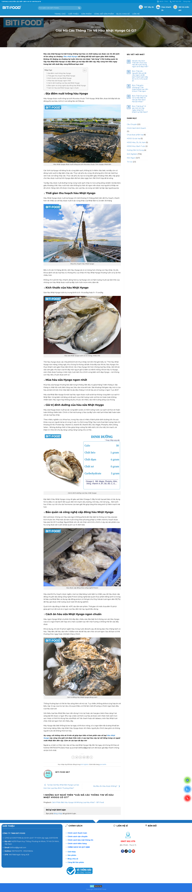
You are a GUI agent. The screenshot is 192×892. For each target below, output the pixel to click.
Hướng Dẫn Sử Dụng (135, 150)
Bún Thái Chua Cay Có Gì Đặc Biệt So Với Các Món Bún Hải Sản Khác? (139, 99)
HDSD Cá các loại (133, 138)
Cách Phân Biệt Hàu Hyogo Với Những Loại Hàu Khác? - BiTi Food (78, 802)
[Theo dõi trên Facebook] (122, 851)
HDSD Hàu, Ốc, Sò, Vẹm (136, 142)
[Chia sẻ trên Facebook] (73, 757)
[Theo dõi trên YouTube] (133, 851)
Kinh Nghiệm (96, 27)
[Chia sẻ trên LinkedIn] (87, 757)
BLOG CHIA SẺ (123, 14)
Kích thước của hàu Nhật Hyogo (60, 78)
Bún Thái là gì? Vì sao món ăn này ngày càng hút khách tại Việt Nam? (140, 109)
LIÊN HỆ (136, 14)
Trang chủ (60, 14)
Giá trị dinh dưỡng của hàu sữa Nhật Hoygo (64, 83)
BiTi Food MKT (109, 37)
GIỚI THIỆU (73, 14)
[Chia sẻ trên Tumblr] (91, 757)
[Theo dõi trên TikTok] (126, 851)
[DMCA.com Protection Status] (96, 886)
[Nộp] (79, 8)
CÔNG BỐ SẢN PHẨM (104, 14)
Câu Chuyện (132, 124)
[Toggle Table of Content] (83, 70)
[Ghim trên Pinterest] (84, 757)
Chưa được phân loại (135, 135)
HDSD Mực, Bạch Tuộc (136, 146)
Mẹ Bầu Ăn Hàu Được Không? (105, 786)
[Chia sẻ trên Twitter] (76, 757)
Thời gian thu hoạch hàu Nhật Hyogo (61, 76)
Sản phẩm (86, 14)
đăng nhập (57, 813)
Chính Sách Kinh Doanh (136, 128)
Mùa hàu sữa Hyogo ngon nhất (59, 81)
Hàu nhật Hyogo (70, 56)
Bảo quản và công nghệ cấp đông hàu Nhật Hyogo (67, 85)
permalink (103, 764)
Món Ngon (131, 158)
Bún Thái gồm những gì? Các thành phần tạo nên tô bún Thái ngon (140, 88)
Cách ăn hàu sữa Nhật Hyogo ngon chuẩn (63, 88)
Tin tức (129, 162)
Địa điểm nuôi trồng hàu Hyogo (59, 73)
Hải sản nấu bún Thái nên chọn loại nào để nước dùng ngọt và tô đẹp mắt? (140, 64)
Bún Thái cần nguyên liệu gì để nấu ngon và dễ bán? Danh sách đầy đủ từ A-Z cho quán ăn (140, 76)
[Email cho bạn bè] (80, 757)
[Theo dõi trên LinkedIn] (130, 851)
